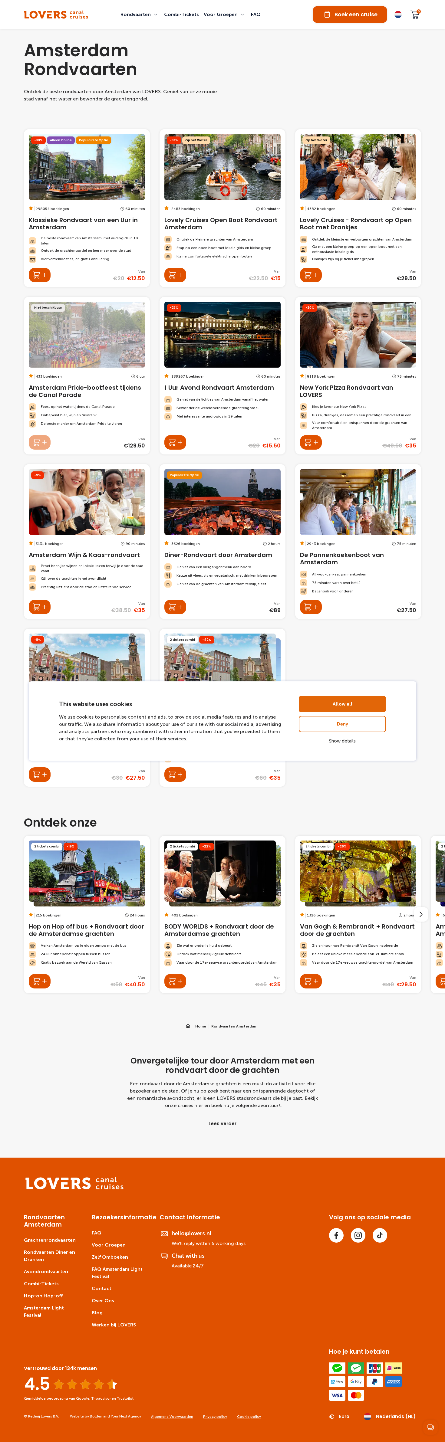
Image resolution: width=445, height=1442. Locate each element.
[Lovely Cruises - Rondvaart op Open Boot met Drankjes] (358, 208)
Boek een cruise (356, 14)
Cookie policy (249, 1416)
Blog (97, 1313)
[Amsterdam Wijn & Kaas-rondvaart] (87, 541)
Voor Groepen (109, 1245)
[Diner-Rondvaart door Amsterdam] (222, 541)
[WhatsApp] (430, 1427)
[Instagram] (358, 1235)
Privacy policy (215, 1416)
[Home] (74, 1188)
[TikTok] (380, 1235)
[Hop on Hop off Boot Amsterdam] (40, 774)
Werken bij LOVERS (114, 1325)
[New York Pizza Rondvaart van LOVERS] (358, 376)
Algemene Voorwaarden (172, 1416)
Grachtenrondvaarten (50, 1240)
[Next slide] (421, 914)
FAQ (96, 1233)
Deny (342, 724)
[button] (139, 14)
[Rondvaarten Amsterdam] (56, 14)
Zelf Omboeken (110, 1257)
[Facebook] (336, 1235)
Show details (342, 741)
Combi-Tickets (41, 1283)
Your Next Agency (126, 1416)
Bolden (96, 1416)
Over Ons (103, 1300)
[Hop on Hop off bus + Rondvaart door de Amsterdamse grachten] (87, 915)
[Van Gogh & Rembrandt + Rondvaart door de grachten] (358, 915)
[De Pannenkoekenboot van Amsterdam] (358, 541)
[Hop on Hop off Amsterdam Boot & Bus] (175, 774)
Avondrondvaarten (46, 1271)
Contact (101, 1288)
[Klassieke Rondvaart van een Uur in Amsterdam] (87, 208)
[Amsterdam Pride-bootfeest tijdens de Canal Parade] (87, 376)
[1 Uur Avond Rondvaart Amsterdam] (222, 376)
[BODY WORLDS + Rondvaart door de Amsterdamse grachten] (222, 915)
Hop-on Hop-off (43, 1296)
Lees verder (222, 1123)
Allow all (342, 704)
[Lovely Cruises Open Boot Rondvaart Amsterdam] (222, 208)
